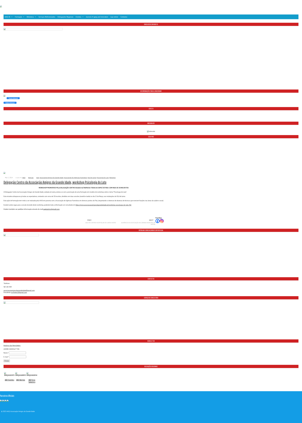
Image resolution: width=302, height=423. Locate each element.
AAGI (23, 178)
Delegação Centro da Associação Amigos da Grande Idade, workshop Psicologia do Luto (55, 182)
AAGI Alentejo (20, 380)
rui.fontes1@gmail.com (19, 292)
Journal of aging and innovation (97, 17)
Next (138, 222)
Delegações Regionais (65, 17)
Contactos (123, 17)
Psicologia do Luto (103, 178)
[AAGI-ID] (1, 7)
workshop (112, 178)
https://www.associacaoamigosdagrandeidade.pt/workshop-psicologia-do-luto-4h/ (103, 205)
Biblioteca (30, 17)
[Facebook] (157, 221)
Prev (100, 221)
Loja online (114, 17)
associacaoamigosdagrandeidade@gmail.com (19, 290)
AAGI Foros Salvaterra (32, 381)
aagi (37, 178)
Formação (18, 17)
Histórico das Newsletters (12, 346)
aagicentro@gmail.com (51, 209)
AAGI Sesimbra (9, 380)
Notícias (31, 178)
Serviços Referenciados (46, 17)
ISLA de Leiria (92, 178)
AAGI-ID (7, 17)
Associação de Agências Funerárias (75, 178)
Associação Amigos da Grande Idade (51, 178)
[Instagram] (162, 221)
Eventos (78, 17)
